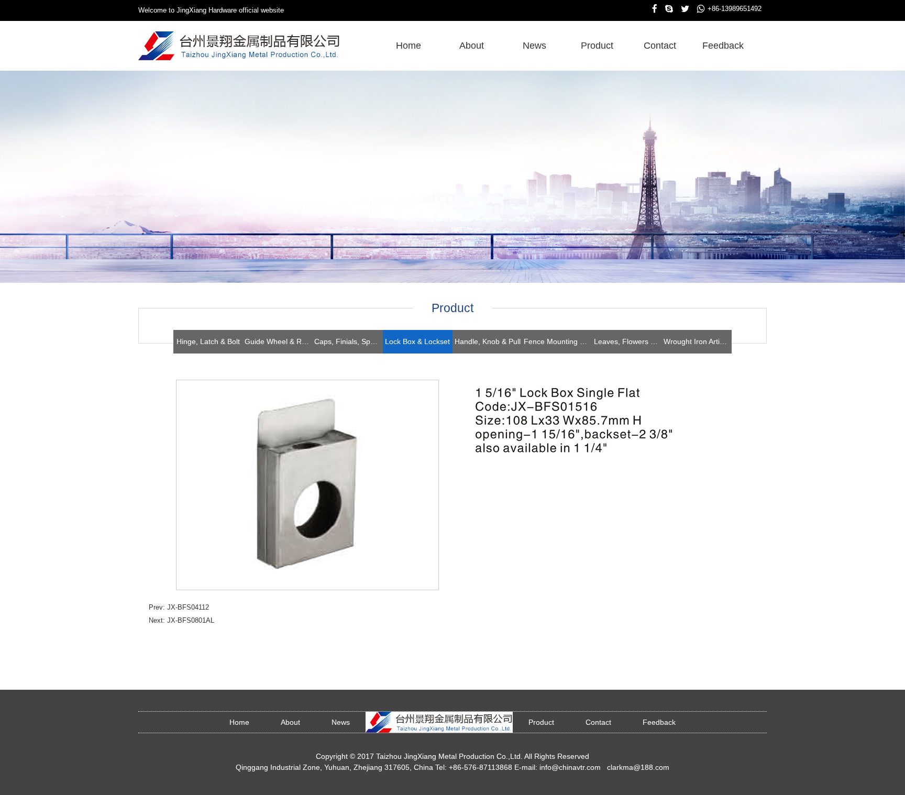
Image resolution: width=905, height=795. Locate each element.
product (597, 45)
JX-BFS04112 (188, 607)
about (471, 45)
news (534, 45)
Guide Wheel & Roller (279, 341)
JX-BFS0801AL (190, 620)
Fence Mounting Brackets (558, 341)
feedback (723, 45)
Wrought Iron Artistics (698, 341)
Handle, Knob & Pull (488, 341)
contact (660, 45)
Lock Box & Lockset (417, 341)
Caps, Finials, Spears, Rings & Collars (348, 341)
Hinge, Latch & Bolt (208, 341)
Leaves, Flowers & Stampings (628, 341)
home (408, 45)
